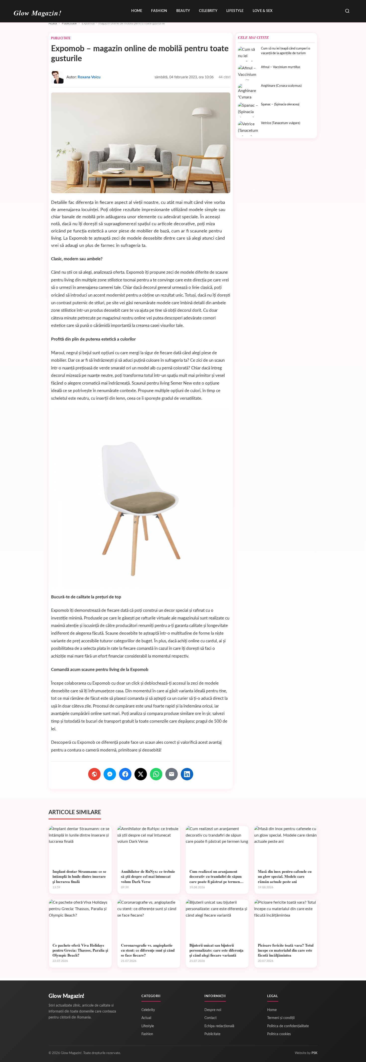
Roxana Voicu (89, 77)
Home (136, 11)
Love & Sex (263, 11)
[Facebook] (125, 774)
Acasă (53, 23)
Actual (146, 1018)
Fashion (159, 11)
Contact (210, 1018)
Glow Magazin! (66, 996)
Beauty (183, 11)
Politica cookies (279, 1034)
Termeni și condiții (281, 1018)
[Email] (171, 774)
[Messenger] (110, 774)
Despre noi (212, 1010)
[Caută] (347, 11)
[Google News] (94, 774)
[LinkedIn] (187, 774)
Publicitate (69, 23)
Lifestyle (235, 11)
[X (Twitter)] (140, 774)
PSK (314, 1053)
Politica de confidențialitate (288, 1026)
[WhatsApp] (156, 774)
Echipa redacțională (219, 1026)
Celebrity (208, 11)
